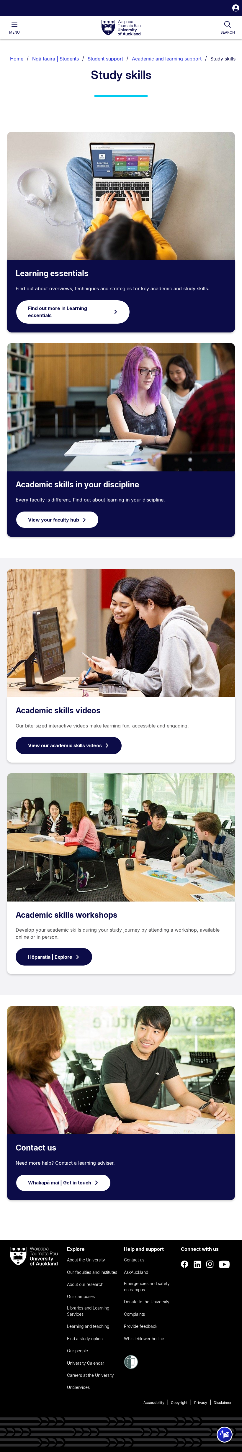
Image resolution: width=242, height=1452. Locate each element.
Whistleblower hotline (144, 1338)
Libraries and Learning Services (88, 1311)
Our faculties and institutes (92, 1272)
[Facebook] (185, 1264)
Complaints (134, 1314)
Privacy (200, 1402)
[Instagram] (210, 1264)
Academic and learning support (167, 59)
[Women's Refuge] (131, 1367)
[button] (235, 8)
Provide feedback (140, 1326)
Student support (105, 59)
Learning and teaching (88, 1326)
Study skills (223, 59)
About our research (85, 1284)
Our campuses (81, 1296)
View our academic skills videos (65, 745)
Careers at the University (90, 1375)
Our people (77, 1350)
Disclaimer (223, 1402)
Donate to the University (146, 1301)
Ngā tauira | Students (55, 59)
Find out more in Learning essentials (57, 311)
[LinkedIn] (197, 1264)
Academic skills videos (58, 710)
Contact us (36, 1147)
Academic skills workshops (66, 915)
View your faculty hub (53, 520)
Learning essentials (52, 273)
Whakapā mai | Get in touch (59, 1183)
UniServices (78, 1387)
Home (16, 59)
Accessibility (153, 1402)
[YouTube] (224, 1264)
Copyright (179, 1402)
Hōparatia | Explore (50, 957)
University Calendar (85, 1363)
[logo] (121, 28)
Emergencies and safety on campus (147, 1286)
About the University (86, 1259)
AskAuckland (136, 1272)
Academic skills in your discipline (77, 484)
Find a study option (85, 1338)
